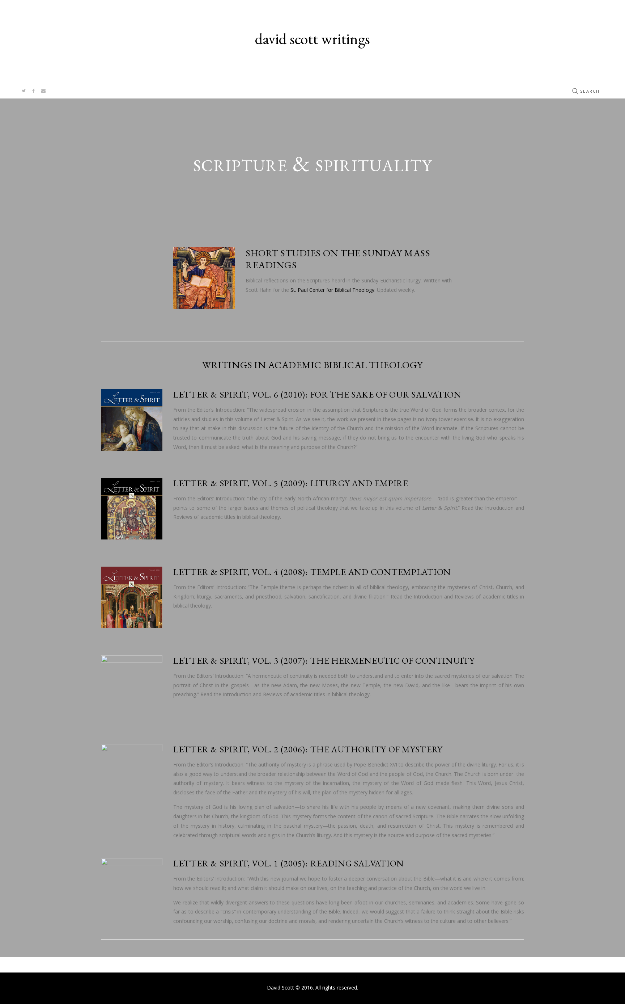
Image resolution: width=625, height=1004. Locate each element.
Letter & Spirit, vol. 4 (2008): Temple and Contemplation (312, 571)
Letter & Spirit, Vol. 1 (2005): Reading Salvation (288, 863)
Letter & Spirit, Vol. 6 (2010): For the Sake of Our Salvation (318, 394)
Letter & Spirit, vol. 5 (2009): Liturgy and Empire (290, 483)
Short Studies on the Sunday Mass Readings (338, 259)
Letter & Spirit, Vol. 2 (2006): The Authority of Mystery (309, 749)
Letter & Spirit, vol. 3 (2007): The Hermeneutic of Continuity (324, 660)
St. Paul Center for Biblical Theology (332, 289)
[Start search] (575, 91)
